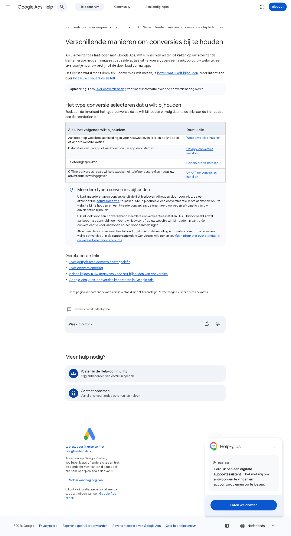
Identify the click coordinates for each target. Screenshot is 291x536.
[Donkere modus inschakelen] (227, 526)
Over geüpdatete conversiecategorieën (99, 262)
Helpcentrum (89, 7)
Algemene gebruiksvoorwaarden (85, 526)
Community (122, 7)
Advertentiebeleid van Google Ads (136, 526)
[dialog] (243, 477)
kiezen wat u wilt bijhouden (177, 73)
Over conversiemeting (110, 89)
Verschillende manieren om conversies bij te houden (183, 27)
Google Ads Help (35, 7)
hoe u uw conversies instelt (94, 78)
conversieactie (108, 201)
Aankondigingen (157, 7)
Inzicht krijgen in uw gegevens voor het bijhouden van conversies (118, 274)
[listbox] (257, 526)
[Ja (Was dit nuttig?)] (207, 324)
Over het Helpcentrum (181, 526)
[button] (8, 7)
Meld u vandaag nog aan (86, 480)
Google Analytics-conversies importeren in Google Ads (111, 280)
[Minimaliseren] (274, 445)
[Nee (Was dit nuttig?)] (218, 324)
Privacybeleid (48, 526)
